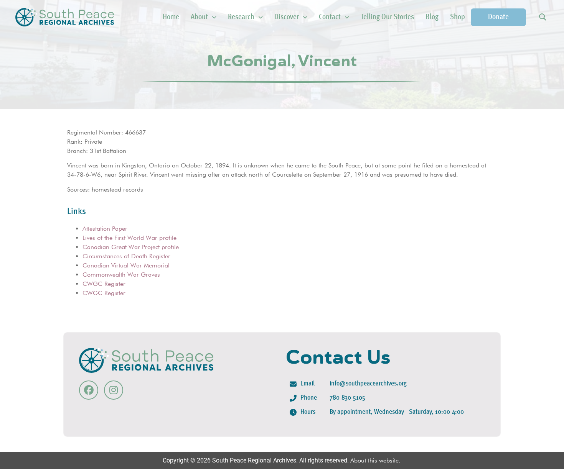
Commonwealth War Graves (121, 274)
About (199, 17)
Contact (330, 17)
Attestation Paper (104, 228)
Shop (457, 17)
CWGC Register (103, 283)
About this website (374, 460)
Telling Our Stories (387, 17)
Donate (498, 17)
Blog (432, 17)
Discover (286, 17)
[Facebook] (88, 390)
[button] (542, 17)
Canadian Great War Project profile (130, 247)
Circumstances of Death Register (126, 256)
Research (241, 17)
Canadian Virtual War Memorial (126, 265)
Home (171, 17)
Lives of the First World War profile (129, 237)
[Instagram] (113, 390)
